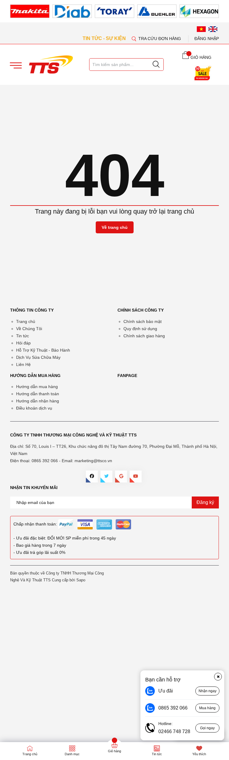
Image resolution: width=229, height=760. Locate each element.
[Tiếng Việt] (201, 29)
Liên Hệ (23, 364)
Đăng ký (205, 502)
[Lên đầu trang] (218, 125)
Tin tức (22, 335)
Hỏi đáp (23, 343)
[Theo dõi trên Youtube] (136, 476)
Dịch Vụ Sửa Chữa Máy (38, 357)
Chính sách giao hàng (144, 335)
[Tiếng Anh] (212, 29)
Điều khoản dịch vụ (34, 408)
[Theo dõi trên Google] (121, 476)
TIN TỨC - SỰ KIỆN (105, 38)
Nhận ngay (207, 691)
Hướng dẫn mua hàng (37, 386)
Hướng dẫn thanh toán (37, 393)
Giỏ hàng (114, 751)
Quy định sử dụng (140, 328)
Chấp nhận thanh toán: (35, 524)
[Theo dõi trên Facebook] (92, 476)
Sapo (80, 580)
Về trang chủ (115, 227)
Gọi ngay (207, 728)
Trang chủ (25, 321)
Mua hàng (207, 708)
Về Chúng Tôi (29, 328)
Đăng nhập (206, 38)
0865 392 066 (45, 460)
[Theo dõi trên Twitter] (106, 476)
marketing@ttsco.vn (93, 460)
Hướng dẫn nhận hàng (37, 401)
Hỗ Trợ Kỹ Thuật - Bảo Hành (43, 350)
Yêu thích (199, 754)
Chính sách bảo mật (142, 321)
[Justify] (156, 65)
